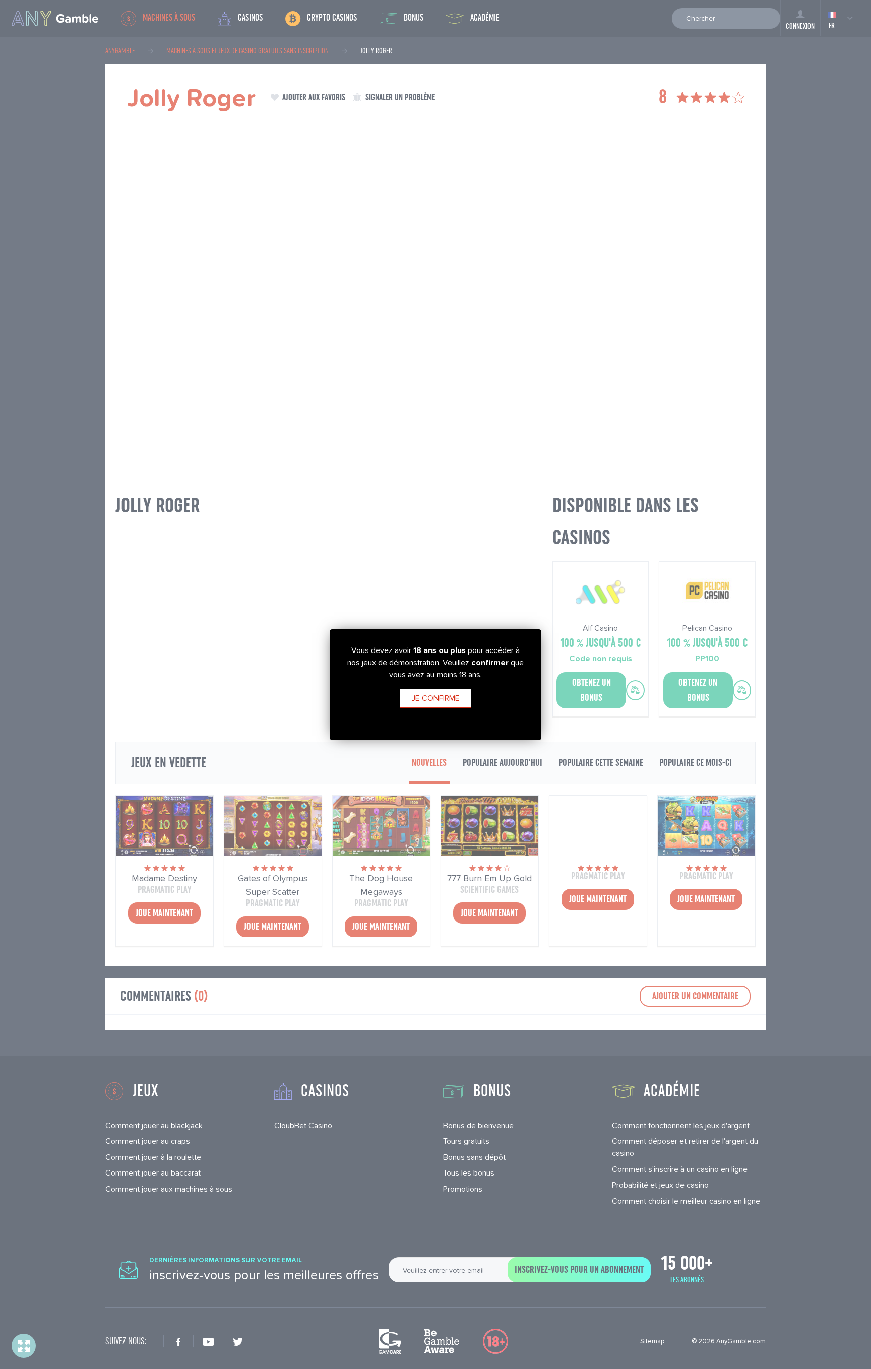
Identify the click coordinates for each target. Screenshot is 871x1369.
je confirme (436, 698)
